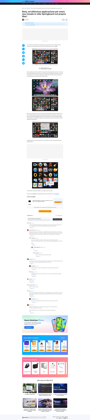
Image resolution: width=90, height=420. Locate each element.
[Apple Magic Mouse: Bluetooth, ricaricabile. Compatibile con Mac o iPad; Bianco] (64, 342)
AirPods (34, 3)
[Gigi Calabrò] (23, 20)
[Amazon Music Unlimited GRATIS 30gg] (26, 342)
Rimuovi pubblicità (45, 41)
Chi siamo (54, 416)
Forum (50, 3)
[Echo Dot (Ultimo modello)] (42, 342)
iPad (27, 3)
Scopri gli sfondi (28, 327)
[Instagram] (61, 418)
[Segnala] (33, 227)
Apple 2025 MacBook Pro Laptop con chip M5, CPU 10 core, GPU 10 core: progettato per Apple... (43, 201)
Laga (30, 231)
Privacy (63, 416)
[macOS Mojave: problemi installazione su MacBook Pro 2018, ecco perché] (60, 403)
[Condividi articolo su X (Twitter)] (23, 49)
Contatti (57, 416)
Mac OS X (28, 8)
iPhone (23, 3)
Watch (39, 3)
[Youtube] (59, 418)
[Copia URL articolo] (23, 63)
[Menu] (23, 1)
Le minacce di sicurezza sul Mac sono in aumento (60, 395)
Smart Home (44, 3)
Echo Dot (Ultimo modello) (41, 346)
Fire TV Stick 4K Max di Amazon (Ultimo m (56, 347)
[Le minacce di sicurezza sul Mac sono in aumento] (60, 388)
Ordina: (56, 215)
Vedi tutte (63, 337)
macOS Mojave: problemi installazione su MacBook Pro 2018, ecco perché (60, 410)
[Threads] (62, 418)
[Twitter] (58, 418)
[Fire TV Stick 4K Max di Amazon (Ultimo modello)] (57, 342)
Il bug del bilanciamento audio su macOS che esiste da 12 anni (45, 395)
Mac (30, 3)
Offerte (56, 3)
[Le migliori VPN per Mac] (30, 388)
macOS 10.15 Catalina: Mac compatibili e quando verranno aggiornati (29, 410)
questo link (57, 193)
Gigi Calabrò (26, 19)
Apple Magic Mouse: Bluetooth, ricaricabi (64, 347)
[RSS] (67, 418)
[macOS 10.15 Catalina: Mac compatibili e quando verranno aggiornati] (30, 403)
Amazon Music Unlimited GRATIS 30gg (26, 347)
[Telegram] (64, 418)
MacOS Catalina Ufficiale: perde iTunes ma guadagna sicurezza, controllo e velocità (45, 410)
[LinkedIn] (65, 418)
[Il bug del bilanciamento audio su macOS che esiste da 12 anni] (45, 388)
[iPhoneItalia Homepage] (30, 1)
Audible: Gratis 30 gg (34, 346)
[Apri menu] (34, 1)
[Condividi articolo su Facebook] (23, 45)
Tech (53, 3)
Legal (60, 416)
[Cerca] (24, 1)
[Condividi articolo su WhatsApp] (23, 59)
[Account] (67, 1)
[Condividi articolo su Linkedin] (23, 52)
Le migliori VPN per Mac (30, 394)
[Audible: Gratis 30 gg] (34, 342)
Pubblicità (66, 416)
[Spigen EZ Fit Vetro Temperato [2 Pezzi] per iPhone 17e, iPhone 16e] (49, 342)
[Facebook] (56, 418)
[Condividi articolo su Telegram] (23, 56)
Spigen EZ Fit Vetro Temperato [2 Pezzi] (49, 347)
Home (23, 8)
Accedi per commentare (57, 219)
